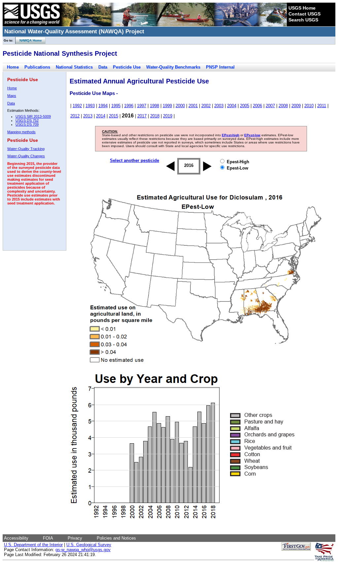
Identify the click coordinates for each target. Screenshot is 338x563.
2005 (244, 105)
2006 (257, 105)
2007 (270, 105)
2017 (142, 115)
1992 (77, 105)
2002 (206, 105)
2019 (167, 115)
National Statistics (74, 67)
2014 (100, 115)
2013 (87, 115)
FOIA (48, 538)
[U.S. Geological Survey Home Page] (32, 24)
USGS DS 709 (27, 124)
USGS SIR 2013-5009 (33, 116)
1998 (154, 105)
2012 (75, 115)
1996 (128, 105)
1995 (115, 105)
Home (13, 67)
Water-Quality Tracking (26, 149)
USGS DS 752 (27, 120)
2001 (193, 105)
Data (102, 67)
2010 (309, 105)
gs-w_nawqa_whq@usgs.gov (83, 549)
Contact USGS (304, 13)
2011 (321, 105)
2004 (231, 105)
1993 (90, 105)
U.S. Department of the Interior (33, 544)
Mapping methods (21, 132)
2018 (154, 115)
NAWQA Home (29, 40)
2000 (180, 105)
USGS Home (302, 8)
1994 (103, 105)
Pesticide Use (127, 67)
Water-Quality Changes (26, 156)
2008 (283, 105)
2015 (113, 115)
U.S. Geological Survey (88, 544)
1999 (167, 105)
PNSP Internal (220, 67)
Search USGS (303, 19)
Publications (37, 67)
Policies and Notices (116, 538)
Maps (11, 96)
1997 (141, 105)
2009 (296, 105)
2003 (218, 105)
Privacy (75, 538)
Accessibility (16, 538)
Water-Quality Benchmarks (173, 67)
